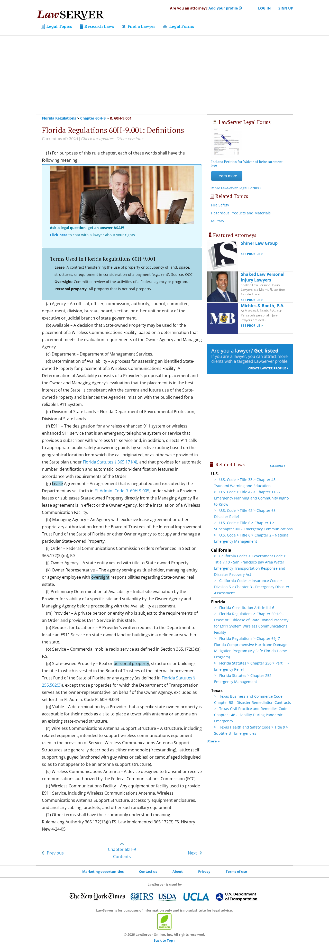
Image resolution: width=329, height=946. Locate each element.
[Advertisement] (164, 75)
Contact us (148, 871)
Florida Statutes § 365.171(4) (110, 462)
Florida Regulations (59, 118)
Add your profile (204, 8)
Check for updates (97, 138)
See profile (250, 254)
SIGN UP (285, 8)
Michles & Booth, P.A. (263, 305)
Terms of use (236, 871)
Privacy (204, 871)
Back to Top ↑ (164, 940)
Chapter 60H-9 (93, 118)
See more (276, 465)
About (177, 871)
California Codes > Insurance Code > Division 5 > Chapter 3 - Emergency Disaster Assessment (251, 586)
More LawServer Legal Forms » (236, 187)
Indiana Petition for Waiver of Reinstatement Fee (247, 163)
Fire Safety (220, 205)
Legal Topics (58, 26)
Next (193, 853)
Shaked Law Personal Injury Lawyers (263, 277)
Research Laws (98, 26)
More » (213, 741)
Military (217, 221)
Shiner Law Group (259, 243)
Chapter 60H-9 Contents (122, 853)
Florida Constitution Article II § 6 (246, 607)
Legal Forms (181, 26)
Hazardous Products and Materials (241, 213)
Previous (55, 853)
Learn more (226, 176)
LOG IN (264, 8)
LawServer (70, 16)
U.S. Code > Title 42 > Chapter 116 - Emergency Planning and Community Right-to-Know (251, 498)
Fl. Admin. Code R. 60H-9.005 (122, 491)
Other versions (129, 138)
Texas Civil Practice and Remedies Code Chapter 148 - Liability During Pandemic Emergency (250, 714)
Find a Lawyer (141, 26)
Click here (58, 234)
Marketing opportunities (103, 871)
